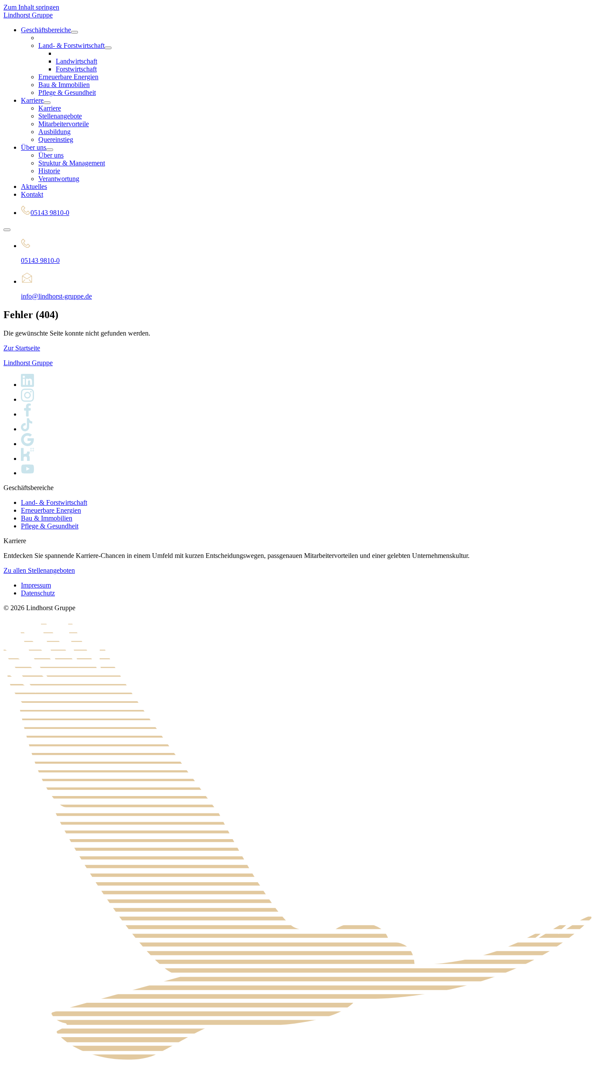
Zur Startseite (21, 348)
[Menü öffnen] (6, 229)
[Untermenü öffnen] (74, 32)
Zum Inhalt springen (31, 7)
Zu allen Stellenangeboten (39, 570)
